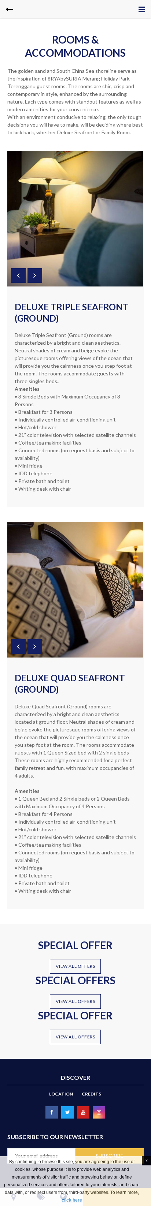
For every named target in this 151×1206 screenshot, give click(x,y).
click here (72, 1200)
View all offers (75, 966)
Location (61, 1094)
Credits (91, 1094)
